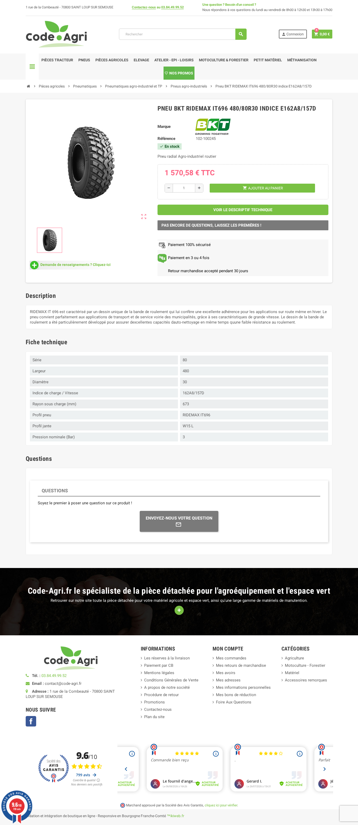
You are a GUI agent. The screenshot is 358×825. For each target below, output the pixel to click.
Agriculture (294, 658)
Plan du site (154, 716)
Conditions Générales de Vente (171, 680)
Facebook (31, 721)
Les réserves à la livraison (167, 658)
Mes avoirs (225, 672)
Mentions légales (159, 672)
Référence (166, 138)
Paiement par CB (158, 665)
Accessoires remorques (306, 680)
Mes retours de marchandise (241, 665)
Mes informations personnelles (243, 687)
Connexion (292, 34)
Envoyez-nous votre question (179, 518)
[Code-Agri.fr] (56, 33)
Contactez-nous (144, 7)
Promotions (154, 702)
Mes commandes (231, 658)
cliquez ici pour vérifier (221, 805)
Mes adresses (228, 680)
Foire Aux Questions (233, 702)
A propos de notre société (167, 687)
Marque (164, 126)
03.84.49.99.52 (172, 7)
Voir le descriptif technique (242, 209)
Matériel (292, 672)
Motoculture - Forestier (305, 665)
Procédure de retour (161, 694)
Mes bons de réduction (236, 694)
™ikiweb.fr (175, 816)
